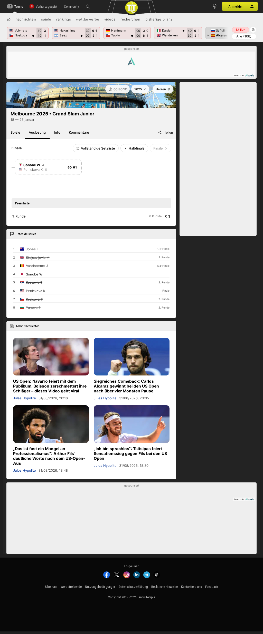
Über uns (51, 587)
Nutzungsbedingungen (100, 587)
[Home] (9, 19)
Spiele (46, 19)
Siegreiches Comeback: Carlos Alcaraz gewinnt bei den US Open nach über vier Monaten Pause (126, 386)
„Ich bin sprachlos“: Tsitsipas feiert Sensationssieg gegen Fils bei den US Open (130, 453)
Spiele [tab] (15, 132)
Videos (110, 19)
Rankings (63, 19)
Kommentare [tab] (79, 132)
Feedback (211, 587)
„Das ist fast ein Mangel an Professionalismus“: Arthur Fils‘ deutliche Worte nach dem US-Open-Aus (49, 456)
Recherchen (130, 19)
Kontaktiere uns (191, 587)
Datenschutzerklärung (133, 587)
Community (71, 6)
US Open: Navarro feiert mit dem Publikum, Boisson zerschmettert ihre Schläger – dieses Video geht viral (50, 386)
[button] (88, 6)
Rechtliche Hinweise (164, 587)
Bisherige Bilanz (159, 19)
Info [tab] (57, 132)
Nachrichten (26, 19)
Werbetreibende (71, 587)
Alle (243, 36)
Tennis (18, 6)
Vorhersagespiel (46, 6)
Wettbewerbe (87, 19)
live (241, 30)
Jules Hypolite (24, 398)
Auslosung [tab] (37, 132)
